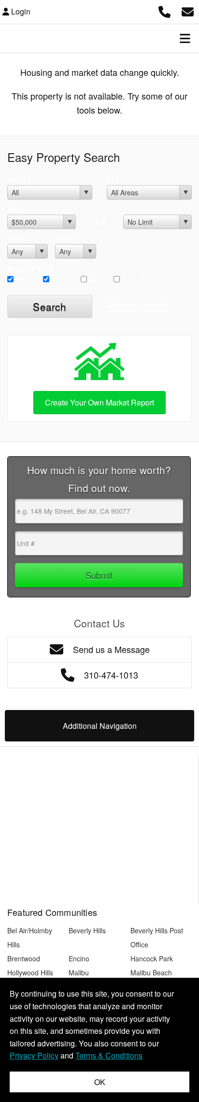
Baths (64, 239)
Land (95, 279)
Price (15, 209)
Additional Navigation (100, 725)
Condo (60, 279)
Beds (15, 239)
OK (99, 1082)
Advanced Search (137, 304)
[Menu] (185, 38)
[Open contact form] (188, 10)
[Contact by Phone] (164, 10)
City (113, 180)
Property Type (30, 268)
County (19, 180)
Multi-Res (135, 279)
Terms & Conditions (108, 1055)
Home (24, 279)
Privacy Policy (34, 1055)
